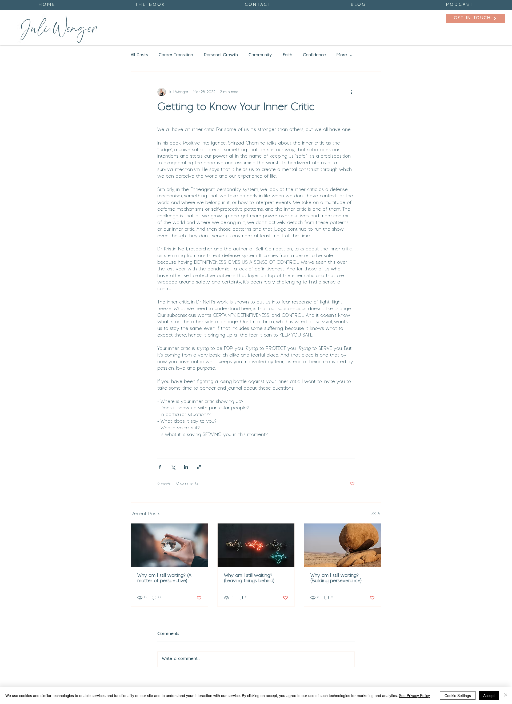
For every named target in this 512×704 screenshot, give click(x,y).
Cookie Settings (458, 695)
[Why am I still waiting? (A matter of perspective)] (169, 545)
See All (376, 513)
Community (260, 55)
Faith (287, 55)
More (342, 55)
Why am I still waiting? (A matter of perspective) (164, 578)
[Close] (505, 695)
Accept (489, 695)
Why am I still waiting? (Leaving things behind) (249, 578)
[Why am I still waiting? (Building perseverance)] (342, 545)
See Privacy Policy (414, 695)
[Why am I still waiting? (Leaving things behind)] (256, 545)
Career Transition (176, 55)
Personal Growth (221, 55)
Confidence (314, 55)
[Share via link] (199, 467)
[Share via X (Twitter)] (172, 467)
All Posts (139, 55)
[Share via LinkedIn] (186, 467)
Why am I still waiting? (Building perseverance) (336, 578)
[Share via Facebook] (159, 467)
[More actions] (351, 92)
